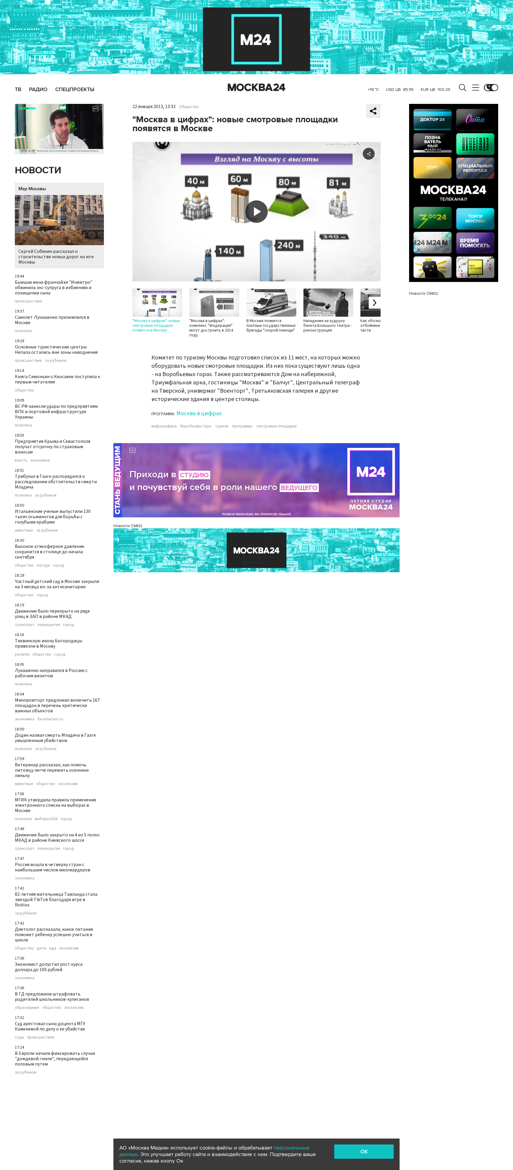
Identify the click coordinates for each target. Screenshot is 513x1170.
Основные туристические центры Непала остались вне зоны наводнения (56, 350)
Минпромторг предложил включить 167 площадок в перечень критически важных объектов (57, 705)
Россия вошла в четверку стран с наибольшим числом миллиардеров (52, 867)
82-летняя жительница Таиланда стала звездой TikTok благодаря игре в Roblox (56, 899)
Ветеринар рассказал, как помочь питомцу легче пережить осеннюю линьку (52, 770)
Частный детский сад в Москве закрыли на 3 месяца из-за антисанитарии (57, 584)
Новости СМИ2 (127, 525)
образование (27, 1008)
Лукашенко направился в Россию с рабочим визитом (51, 673)
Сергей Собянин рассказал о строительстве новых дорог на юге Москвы (56, 256)
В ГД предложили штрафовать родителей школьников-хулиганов (52, 997)
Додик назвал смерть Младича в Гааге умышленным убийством (55, 738)
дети (41, 948)
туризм (221, 426)
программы (242, 426)
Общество (189, 107)
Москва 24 (256, 87)
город (58, 565)
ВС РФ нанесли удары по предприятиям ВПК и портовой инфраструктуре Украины (56, 411)
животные (24, 530)
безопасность (50, 719)
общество (24, 390)
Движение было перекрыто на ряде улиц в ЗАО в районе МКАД (52, 614)
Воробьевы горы (195, 426)
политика (23, 331)
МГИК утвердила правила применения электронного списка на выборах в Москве (55, 805)
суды (19, 1037)
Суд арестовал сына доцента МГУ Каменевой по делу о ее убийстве (50, 1026)
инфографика (164, 426)
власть (21, 460)
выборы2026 (46, 819)
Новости (38, 170)
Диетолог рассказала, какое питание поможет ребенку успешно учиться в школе (54, 934)
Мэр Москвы (32, 189)
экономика (40, 460)
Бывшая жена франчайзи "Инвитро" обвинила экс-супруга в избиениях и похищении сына (53, 287)
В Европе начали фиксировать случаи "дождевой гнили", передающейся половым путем (55, 1058)
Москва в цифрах (199, 413)
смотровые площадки (276, 426)
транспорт (24, 625)
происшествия (28, 301)
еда (52, 948)
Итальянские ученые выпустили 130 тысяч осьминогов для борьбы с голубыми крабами (53, 516)
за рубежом (55, 361)
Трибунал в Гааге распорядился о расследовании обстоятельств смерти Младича (56, 481)
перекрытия (48, 625)
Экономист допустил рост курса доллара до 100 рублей (49, 967)
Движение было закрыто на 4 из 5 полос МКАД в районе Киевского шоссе (57, 838)
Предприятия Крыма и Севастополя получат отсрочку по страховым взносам (52, 446)
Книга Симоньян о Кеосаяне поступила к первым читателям (57, 379)
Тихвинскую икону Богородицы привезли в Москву (48, 643)
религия (22, 654)
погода (43, 565)
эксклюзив (68, 784)
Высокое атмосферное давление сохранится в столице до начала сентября (49, 551)
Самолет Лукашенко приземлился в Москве (52, 320)
